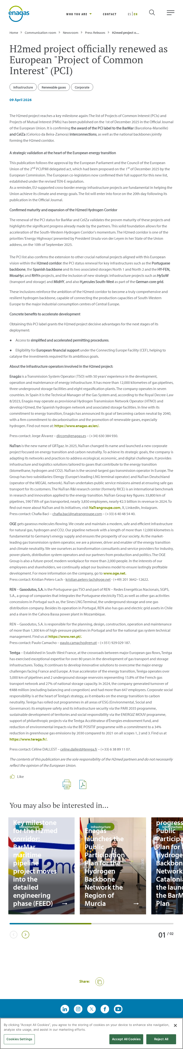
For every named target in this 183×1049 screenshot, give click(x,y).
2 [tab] (94, 925)
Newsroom (70, 32)
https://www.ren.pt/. (65, 636)
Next (25, 934)
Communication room (40, 32)
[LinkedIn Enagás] (65, 1009)
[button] (99, 981)
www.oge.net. (114, 573)
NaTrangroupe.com (105, 507)
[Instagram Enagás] (78, 1009)
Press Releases (95, 32)
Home (14, 32)
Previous (13, 934)
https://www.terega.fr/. (28, 739)
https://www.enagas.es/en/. (76, 425)
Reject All (161, 1039)
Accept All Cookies (126, 1039)
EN (136, 14)
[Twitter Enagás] (91, 1009)
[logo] (19, 13)
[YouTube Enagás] (118, 1009)
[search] (156, 14)
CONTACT (110, 14)
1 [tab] (12, 925)
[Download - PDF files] (84, 788)
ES (129, 14)
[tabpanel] (41, 866)
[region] (84, 14)
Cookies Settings (19, 1039)
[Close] (175, 1025)
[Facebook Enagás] (105, 1009)
